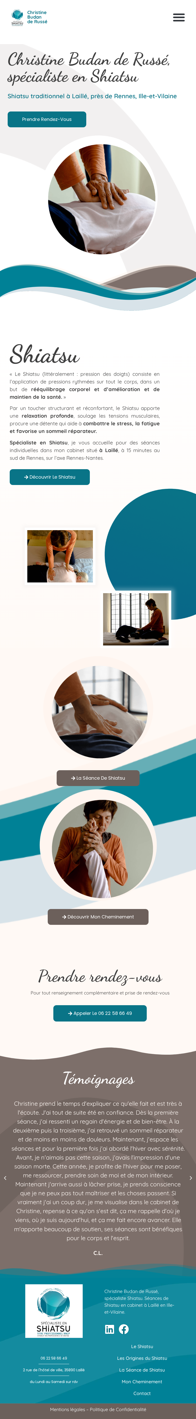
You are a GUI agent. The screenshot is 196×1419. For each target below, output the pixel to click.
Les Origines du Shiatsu (142, 1358)
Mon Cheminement (142, 1382)
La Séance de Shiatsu (142, 1370)
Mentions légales (67, 1409)
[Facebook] (124, 1329)
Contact (142, 1393)
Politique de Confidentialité (118, 1409)
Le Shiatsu (142, 1346)
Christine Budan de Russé (37, 16)
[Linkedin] (109, 1329)
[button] (178, 17)
